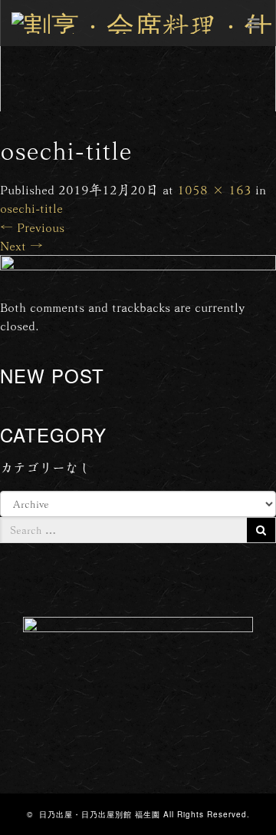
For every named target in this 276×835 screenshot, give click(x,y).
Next (21, 245)
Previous (32, 227)
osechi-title (31, 207)
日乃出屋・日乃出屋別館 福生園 (99, 814)
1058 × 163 (214, 189)
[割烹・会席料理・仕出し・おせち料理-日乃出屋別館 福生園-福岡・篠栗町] (144, 23)
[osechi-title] (138, 274)
